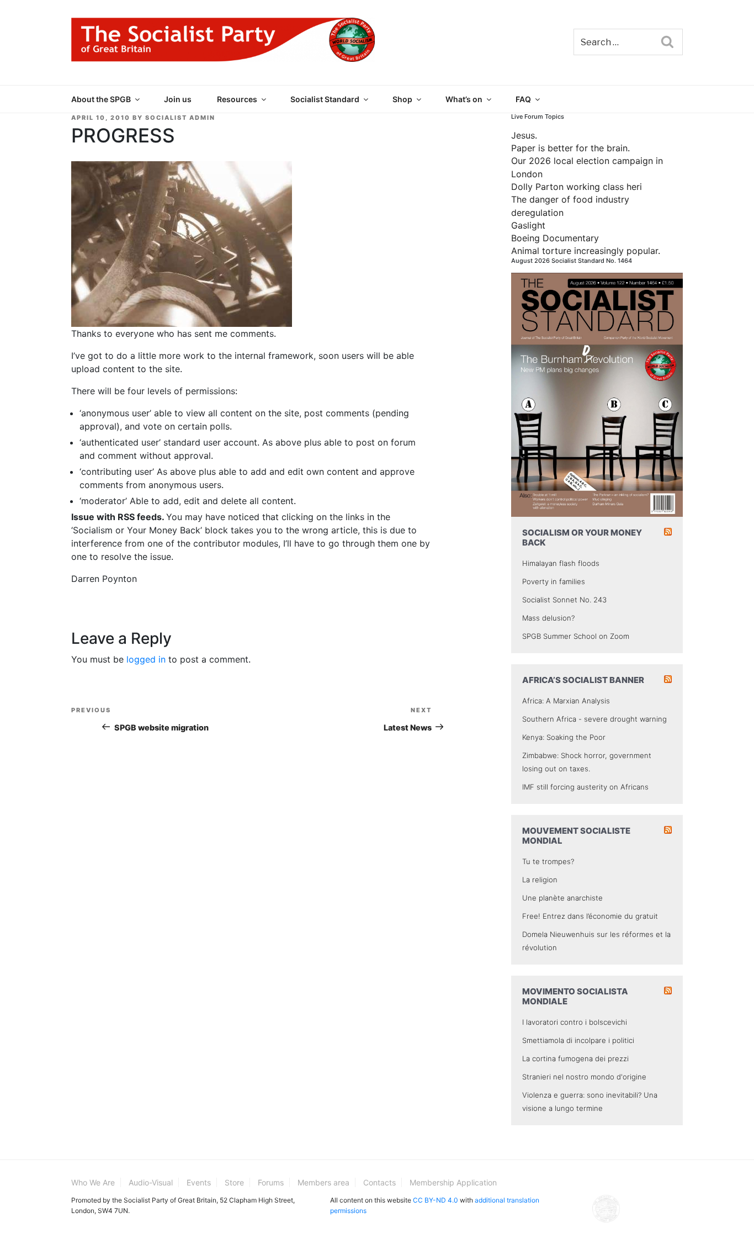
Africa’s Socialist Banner (583, 680)
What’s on (463, 99)
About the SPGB (101, 99)
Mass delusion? (548, 617)
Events (199, 1182)
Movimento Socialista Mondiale (575, 996)
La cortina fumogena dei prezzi (575, 1058)
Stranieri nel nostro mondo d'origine (584, 1076)
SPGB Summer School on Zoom (575, 636)
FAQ (523, 99)
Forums (271, 1182)
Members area (323, 1182)
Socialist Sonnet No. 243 (564, 599)
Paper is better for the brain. (570, 147)
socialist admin (180, 117)
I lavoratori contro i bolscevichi (574, 1022)
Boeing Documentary (555, 237)
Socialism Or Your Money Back (582, 537)
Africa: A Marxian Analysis (566, 700)
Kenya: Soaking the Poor (564, 737)
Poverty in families (553, 581)
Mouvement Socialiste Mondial (576, 835)
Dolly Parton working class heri (576, 186)
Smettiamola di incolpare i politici (578, 1040)
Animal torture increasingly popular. (585, 250)
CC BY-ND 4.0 (435, 1200)
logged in (146, 659)
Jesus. (524, 135)
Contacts (379, 1182)
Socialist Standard (324, 99)
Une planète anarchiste (562, 897)
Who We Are (93, 1182)
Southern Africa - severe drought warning (594, 718)
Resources (237, 99)
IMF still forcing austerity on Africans (585, 786)
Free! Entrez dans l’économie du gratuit (590, 916)
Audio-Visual (151, 1182)
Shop (402, 99)
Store (234, 1182)
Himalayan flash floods (560, 563)
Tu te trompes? (548, 861)
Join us (178, 99)
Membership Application (453, 1182)
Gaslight (528, 225)
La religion (539, 879)
